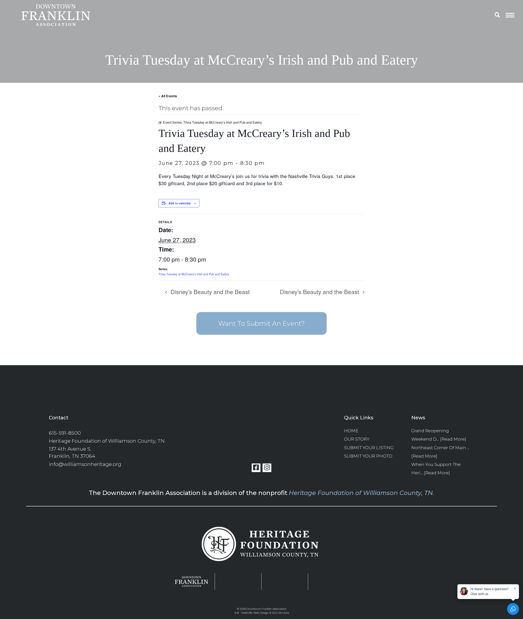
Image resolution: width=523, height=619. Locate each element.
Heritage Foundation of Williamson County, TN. (361, 492)
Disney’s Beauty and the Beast (209, 291)
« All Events (168, 96)
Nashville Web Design (255, 612)
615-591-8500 (65, 433)
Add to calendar (180, 203)
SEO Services (280, 612)
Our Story (356, 439)
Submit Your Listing (369, 447)
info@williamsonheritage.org (85, 464)
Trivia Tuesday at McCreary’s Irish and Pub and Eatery (194, 274)
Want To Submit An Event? (261, 323)
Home (351, 430)
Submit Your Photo (368, 456)
